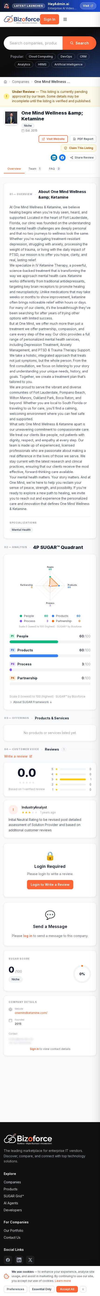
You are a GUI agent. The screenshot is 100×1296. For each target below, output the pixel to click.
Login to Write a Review (50, 885)
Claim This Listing (81, 148)
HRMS (42, 64)
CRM (83, 56)
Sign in (34, 1049)
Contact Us (12, 1237)
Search (82, 43)
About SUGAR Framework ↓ (32, 702)
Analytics (24, 64)
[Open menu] (65, 19)
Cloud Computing (41, 56)
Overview (14, 168)
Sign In (49, 19)
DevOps (66, 56)
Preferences (15, 1289)
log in (27, 936)
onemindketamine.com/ (31, 1013)
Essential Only (41, 1289)
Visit (86, 5)
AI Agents (11, 1203)
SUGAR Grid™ (14, 1196)
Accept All (67, 1289)
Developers (13, 1210)
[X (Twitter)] (30, 1260)
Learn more (63, 1280)
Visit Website (56, 139)
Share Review (84, 157)
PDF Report (85, 139)
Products (10, 1189)
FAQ (54, 168)
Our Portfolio (13, 1230)
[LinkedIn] (54, 157)
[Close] (83, 1289)
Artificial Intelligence (68, 64)
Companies (20, 82)
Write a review (16, 756)
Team (34, 168)
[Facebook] (62, 157)
